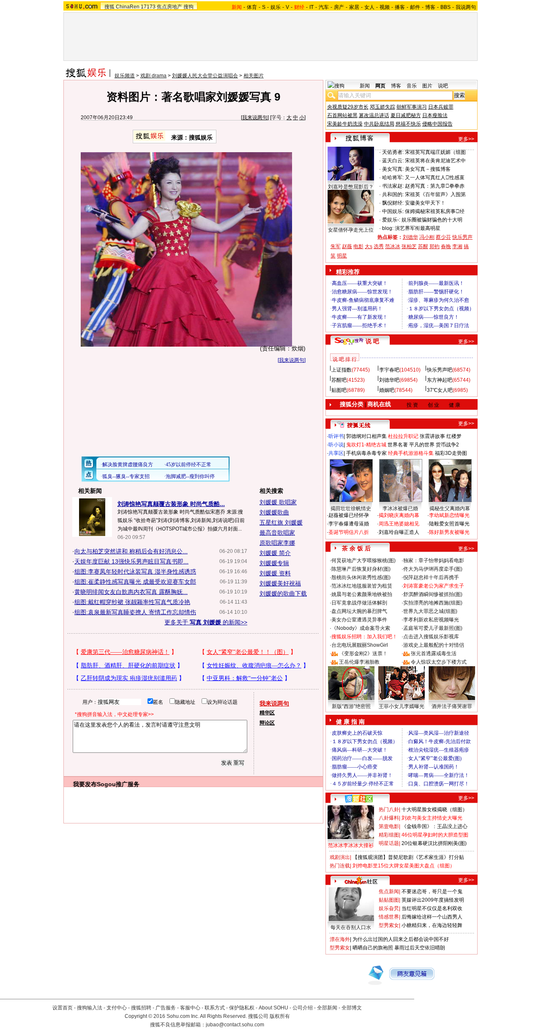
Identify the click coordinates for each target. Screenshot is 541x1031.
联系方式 (215, 1008)
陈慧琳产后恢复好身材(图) (361, 569)
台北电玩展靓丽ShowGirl (359, 645)
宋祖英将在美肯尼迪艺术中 (435, 161)
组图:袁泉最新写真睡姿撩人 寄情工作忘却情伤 (135, 612)
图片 (427, 86)
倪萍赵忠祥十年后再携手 (431, 577)
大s (368, 246)
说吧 (443, 86)
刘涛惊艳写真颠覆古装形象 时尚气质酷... (171, 503)
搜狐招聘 (141, 1008)
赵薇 (347, 246)
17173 (148, 7)
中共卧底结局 (379, 124)
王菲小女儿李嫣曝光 (401, 706)
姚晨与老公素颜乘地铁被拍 (361, 594)
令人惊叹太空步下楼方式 (439, 662)
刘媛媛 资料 (275, 573)
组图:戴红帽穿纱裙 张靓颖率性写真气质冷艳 (132, 602)
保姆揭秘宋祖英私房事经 (434, 211)
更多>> (466, 139)
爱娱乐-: (391, 220)
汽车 (324, 7)
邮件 (415, 7)
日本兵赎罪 (441, 107)
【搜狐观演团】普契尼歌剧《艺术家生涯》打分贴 (408, 857)
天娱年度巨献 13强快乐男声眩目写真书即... (131, 561)
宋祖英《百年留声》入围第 (435, 194)
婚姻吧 (386, 390)
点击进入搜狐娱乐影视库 (431, 637)
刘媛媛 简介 (275, 553)
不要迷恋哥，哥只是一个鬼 (432, 891)
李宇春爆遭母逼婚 (348, 524)
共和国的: (393, 194)
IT (311, 7)
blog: (387, 228)
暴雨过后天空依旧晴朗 (419, 948)
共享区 (336, 453)
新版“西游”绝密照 (351, 706)
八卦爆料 (389, 818)
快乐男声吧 (439, 370)
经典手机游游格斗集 (411, 453)
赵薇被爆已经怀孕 (348, 515)
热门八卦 (389, 809)
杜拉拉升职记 (403, 436)
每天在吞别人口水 (351, 927)
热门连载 (340, 866)
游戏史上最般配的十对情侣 (433, 645)
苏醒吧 (339, 380)
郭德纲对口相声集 (366, 436)
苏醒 (423, 246)
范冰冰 (392, 246)
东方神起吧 (439, 380)
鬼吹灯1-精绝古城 (366, 445)
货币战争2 (447, 445)
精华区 (267, 713)
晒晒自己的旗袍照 (372, 948)
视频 (385, 7)
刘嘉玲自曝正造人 (399, 532)
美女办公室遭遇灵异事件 (359, 620)
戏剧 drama (153, 76)
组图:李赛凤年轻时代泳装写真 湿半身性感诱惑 (135, 571)
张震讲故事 (432, 436)
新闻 (365, 86)
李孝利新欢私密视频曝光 (431, 620)
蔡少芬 (443, 237)
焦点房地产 (169, 7)
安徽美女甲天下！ (425, 203)
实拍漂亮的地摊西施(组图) (432, 603)
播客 (400, 7)
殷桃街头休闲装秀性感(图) (361, 577)
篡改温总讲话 (374, 115)
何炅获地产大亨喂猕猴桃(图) (363, 560)
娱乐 (275, 7)
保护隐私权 (241, 1008)
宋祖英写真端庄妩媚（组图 (435, 152)
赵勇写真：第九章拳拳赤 (434, 186)
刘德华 (410, 237)
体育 (252, 7)
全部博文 (352, 1008)
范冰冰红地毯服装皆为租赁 (361, 586)
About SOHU (273, 1008)
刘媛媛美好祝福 (280, 583)
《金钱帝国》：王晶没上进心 (434, 826)
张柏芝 (409, 246)
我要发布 (85, 784)
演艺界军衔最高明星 (417, 228)
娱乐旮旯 (389, 908)
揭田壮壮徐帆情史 (351, 508)
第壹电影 (389, 826)
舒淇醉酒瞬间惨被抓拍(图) (432, 594)
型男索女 (389, 925)
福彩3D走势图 (451, 453)
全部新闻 (327, 1008)
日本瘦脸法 (435, 115)
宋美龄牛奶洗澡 (345, 124)
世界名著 (398, 445)
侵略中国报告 (437, 124)
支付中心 (117, 1008)
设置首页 (62, 1008)
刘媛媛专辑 (274, 563)
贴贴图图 (389, 900)
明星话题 (389, 843)
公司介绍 (302, 1008)
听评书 (336, 436)
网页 (380, 86)
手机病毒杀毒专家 (366, 453)
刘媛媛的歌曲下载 (283, 593)
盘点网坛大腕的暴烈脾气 (359, 611)
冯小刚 (426, 237)
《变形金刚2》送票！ (363, 653)
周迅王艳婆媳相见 (399, 524)
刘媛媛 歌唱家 (278, 502)
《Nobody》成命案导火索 (360, 628)
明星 (342, 256)
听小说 (336, 445)
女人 (369, 7)
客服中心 (190, 1008)
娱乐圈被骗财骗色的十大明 (432, 220)
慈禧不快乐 (408, 124)
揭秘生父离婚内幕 (449, 508)
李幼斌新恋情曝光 (449, 515)
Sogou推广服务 (118, 784)
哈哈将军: (393, 177)
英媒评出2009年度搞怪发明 (433, 900)
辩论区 (267, 723)
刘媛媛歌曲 (274, 512)
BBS (445, 7)
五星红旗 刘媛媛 (281, 522)
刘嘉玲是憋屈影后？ (351, 187)
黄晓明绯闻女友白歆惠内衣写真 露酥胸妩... (131, 591)
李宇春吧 (389, 370)
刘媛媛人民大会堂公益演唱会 (205, 76)
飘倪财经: (393, 203)
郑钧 (434, 246)
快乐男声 (462, 237)
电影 (358, 246)
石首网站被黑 (342, 115)
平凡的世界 (421, 445)
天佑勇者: (393, 152)
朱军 (336, 246)
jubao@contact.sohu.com (235, 1025)
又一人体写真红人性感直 (434, 177)
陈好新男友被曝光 (449, 532)
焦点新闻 (389, 891)
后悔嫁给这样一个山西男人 (432, 917)
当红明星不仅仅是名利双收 (432, 908)
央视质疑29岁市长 (348, 107)
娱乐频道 (125, 76)
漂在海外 (340, 939)
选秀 (379, 246)
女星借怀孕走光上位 (351, 230)
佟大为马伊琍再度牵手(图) (432, 569)
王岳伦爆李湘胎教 (359, 662)
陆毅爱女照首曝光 (449, 524)
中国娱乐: (393, 211)
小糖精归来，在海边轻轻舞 (432, 925)
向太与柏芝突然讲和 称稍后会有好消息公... (131, 551)
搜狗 (188, 7)
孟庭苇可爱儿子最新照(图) (432, 628)
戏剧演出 (340, 857)
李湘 (457, 246)
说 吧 (372, 341)
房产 (339, 7)
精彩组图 (389, 835)
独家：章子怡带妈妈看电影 (433, 560)
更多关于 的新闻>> (205, 622)
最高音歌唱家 (277, 532)
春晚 (446, 246)
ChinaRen (127, 7)
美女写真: (393, 169)
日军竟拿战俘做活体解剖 (359, 603)
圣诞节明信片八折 (348, 532)
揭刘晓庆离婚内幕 (399, 515)
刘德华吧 (389, 380)
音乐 (412, 86)
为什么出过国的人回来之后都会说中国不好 (400, 939)
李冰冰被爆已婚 (400, 508)
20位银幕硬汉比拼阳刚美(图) (434, 843)
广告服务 (166, 1008)
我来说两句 (255, 117)
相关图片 (253, 76)
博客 (430, 7)
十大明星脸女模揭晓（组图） (434, 809)
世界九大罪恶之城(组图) (430, 611)
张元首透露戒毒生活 (433, 653)
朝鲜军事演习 (411, 107)
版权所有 (280, 1016)
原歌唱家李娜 (277, 542)
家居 (354, 7)
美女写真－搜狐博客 (428, 169)
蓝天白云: (393, 161)
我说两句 (466, 7)
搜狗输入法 (89, 1008)
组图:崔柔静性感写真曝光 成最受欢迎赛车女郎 (135, 581)
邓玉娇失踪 (382, 107)
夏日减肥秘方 (406, 115)
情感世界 (389, 917)
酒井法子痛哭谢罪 (452, 706)
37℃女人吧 (440, 390)
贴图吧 (339, 390)
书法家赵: (393, 186)
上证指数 (341, 370)
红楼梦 (454, 436)
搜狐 (109, 7)
